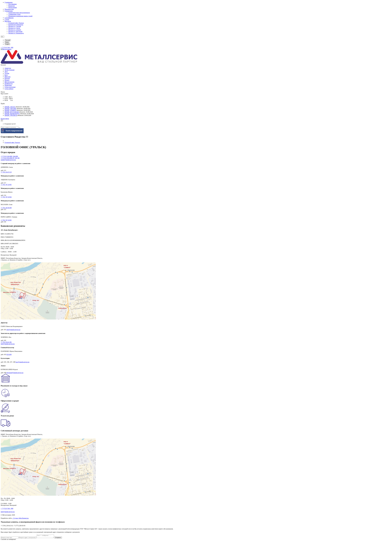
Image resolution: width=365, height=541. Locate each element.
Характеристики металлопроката (19, 12)
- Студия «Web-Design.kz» (20, 518)
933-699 (9, 354)
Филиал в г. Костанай (15, 31)
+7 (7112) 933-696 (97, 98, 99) (10, 158)
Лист (6, 71)
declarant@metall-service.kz (14, 372)
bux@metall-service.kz (22, 362)
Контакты (8, 21)
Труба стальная (9, 70)
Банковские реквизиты (15, 24)
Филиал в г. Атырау (14, 30)
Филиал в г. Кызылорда (16, 33)
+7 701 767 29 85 (6, 184)
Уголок (7, 73)
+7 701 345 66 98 (6, 208)
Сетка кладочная (10, 87)
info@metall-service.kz (13, 329)
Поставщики (12, 4)
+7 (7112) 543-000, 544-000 (9, 156)
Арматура (8, 68)
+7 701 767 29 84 (6, 197)
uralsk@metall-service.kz (8, 160)
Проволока (8, 85)
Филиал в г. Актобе (14, 26)
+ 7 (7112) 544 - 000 (7, 47)
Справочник (9, 11)
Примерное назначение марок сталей (20, 16)
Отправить (58, 537)
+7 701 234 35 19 (6, 172)
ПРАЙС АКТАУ (10, 107)
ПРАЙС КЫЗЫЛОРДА (12, 113)
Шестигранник (9, 82)
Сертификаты (9, 18)
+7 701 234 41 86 (6, 342)
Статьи (7, 19)
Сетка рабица (9, 89)
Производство (9, 9)
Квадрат (7, 78)
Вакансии (11, 6)
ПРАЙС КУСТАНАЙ (12, 112)
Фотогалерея (12, 7)
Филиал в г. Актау (14, 28)
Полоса (7, 80)
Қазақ (7, 42)
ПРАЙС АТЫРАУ (11, 110)
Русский (7, 40)
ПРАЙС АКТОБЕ (11, 108)
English (7, 44)
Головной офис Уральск (16, 23)
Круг (6, 75)
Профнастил (9, 83)
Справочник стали (14, 14)
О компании (9, 2)
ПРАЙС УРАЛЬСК (11, 115)
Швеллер (7, 77)
